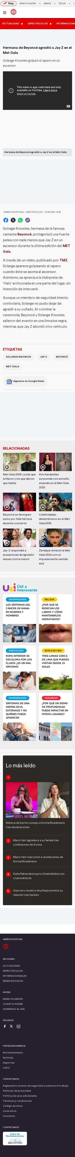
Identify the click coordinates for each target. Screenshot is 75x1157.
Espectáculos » (34, 212)
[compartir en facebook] (6, 220)
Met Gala (12, 366)
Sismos (47, 4)
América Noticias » (14, 212)
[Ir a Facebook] (5, 1027)
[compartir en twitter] (13, 220)
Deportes (9, 1063)
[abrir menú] (6, 12)
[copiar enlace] (28, 220)
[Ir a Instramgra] (19, 1027)
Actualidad (11, 966)
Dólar (62, 4)
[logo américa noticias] (13, 12)
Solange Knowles (18, 357)
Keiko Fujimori (27, 4)
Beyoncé (24, 234)
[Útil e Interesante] (37, 587)
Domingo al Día (14, 1009)
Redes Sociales (13, 981)
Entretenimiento (13, 1053)
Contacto (9, 1116)
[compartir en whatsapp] (20, 220)
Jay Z (43, 357)
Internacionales (14, 976)
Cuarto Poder (13, 1004)
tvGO (6, 1068)
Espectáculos (13, 971)
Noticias (8, 1058)
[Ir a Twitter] (12, 1027)
